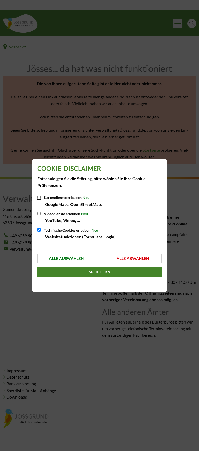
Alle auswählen (66, 258)
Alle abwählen (133, 258)
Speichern (99, 272)
